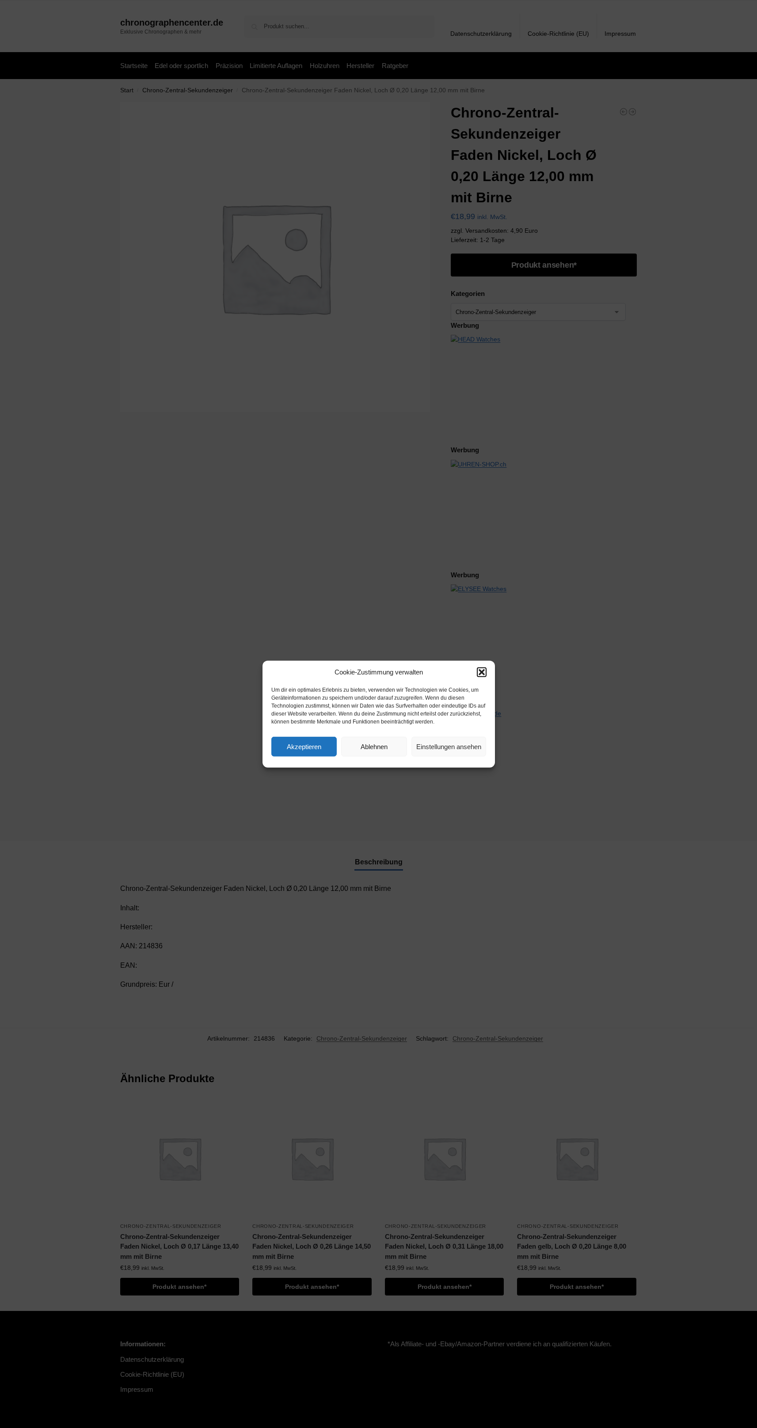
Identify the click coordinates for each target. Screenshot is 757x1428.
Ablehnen (374, 746)
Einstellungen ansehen (448, 746)
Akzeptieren (304, 746)
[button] (481, 672)
